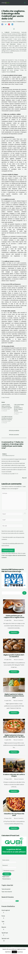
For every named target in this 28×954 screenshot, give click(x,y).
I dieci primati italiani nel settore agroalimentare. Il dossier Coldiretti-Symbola (19, 407)
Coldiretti (7, 32)
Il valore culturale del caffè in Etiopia (14, 775)
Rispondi (24, 477)
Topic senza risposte (7, 891)
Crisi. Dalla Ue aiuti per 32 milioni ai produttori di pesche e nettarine (7, 418)
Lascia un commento (7, 21)
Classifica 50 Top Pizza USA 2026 (14, 814)
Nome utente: (5, 860)
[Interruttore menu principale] (24, 2)
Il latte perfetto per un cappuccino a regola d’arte (14, 616)
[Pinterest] (9, 24)
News (14, 21)
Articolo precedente (14, 430)
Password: (5, 865)
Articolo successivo (14, 434)
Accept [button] (14, 951)
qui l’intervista (11, 44)
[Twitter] (5, 24)
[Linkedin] (12, 24)
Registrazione (5, 876)
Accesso (7, 874)
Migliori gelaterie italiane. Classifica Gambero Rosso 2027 (14, 696)
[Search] (24, 593)
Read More (14, 632)
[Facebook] (2, 24)
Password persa (6, 879)
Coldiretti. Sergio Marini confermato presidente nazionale (7, 406)
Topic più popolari (6, 889)
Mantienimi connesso (9, 870)
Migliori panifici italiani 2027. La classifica (14, 656)
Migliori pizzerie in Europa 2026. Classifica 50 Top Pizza (14, 736)
